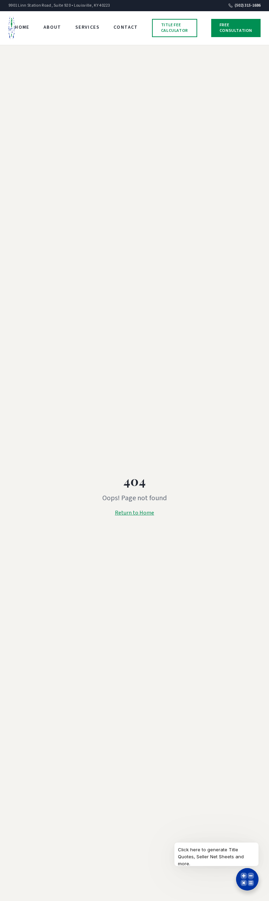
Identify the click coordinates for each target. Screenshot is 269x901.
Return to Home (134, 513)
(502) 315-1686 (248, 5)
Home (22, 27)
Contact (125, 27)
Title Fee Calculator (174, 28)
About (52, 27)
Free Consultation (236, 28)
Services (87, 27)
